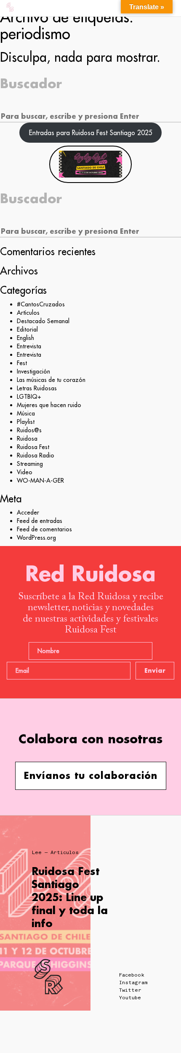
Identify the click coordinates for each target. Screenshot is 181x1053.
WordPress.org (36, 537)
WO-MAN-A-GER (40, 480)
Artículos (28, 312)
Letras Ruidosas (37, 388)
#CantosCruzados (41, 304)
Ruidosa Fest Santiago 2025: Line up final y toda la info (70, 897)
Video (24, 472)
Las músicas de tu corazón (51, 380)
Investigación (33, 371)
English (25, 338)
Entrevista (29, 346)
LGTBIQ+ (29, 396)
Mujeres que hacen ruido (49, 405)
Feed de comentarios (44, 529)
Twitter (130, 990)
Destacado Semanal (43, 321)
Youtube (130, 998)
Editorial (27, 329)
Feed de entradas (39, 521)
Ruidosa (27, 438)
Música (26, 413)
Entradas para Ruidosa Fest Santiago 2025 (90, 132)
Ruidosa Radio (35, 455)
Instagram (133, 982)
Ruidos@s (29, 430)
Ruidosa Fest (33, 447)
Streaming (30, 464)
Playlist (26, 422)
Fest (22, 363)
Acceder (28, 512)
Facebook (131, 975)
